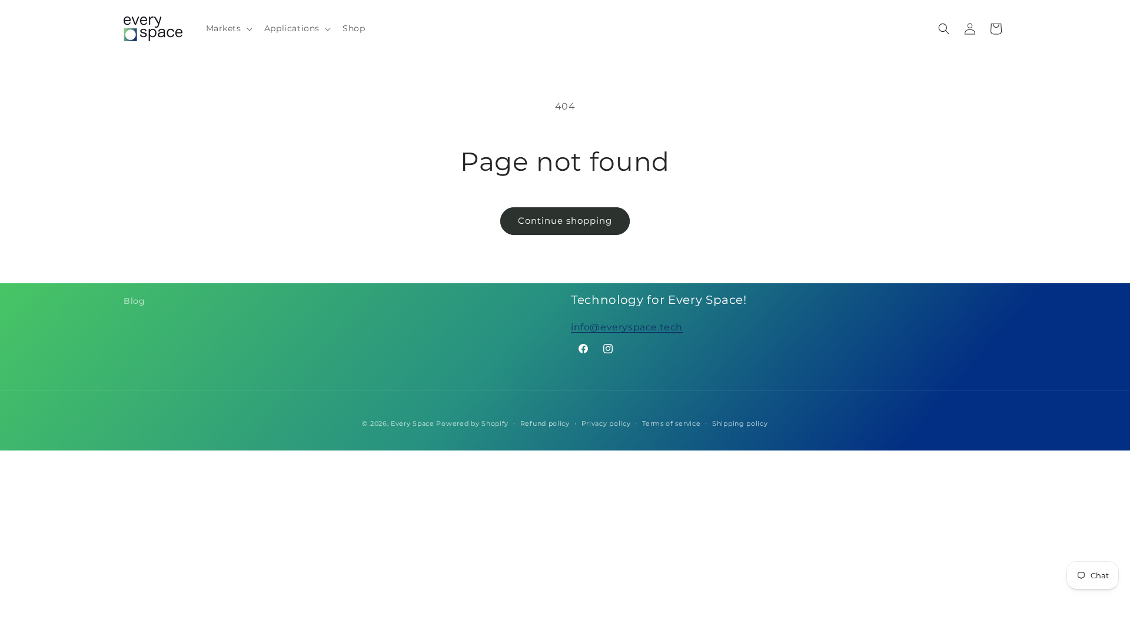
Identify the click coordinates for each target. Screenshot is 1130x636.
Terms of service (671, 423)
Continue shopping (565, 220)
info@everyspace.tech (627, 327)
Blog (134, 301)
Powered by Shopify (472, 423)
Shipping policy (740, 423)
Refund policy (545, 423)
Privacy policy (606, 423)
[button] (228, 28)
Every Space (412, 423)
